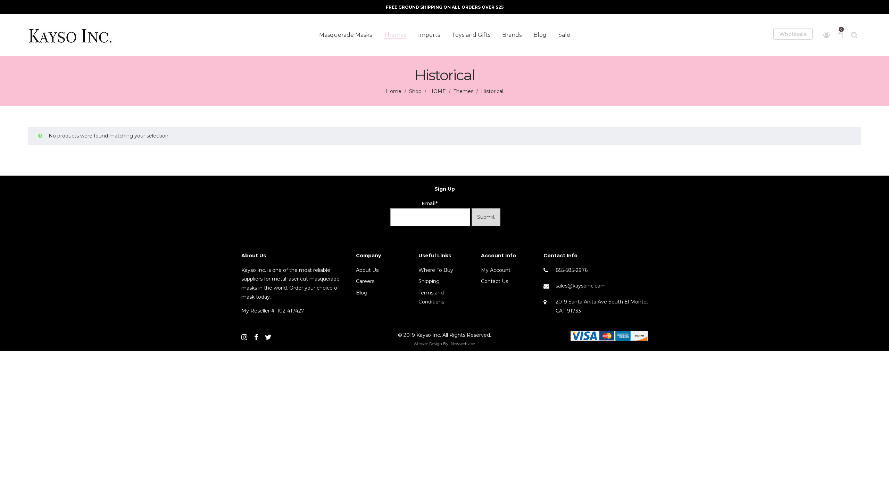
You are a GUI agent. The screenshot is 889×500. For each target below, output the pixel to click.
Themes (463, 91)
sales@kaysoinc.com (581, 286)
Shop (415, 91)
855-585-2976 (572, 270)
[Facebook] (256, 337)
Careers (365, 281)
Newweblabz (463, 343)
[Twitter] (268, 337)
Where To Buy (435, 270)
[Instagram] (244, 337)
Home (393, 91)
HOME (437, 91)
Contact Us (494, 281)
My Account (495, 270)
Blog (361, 293)
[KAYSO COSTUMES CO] (71, 35)
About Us (367, 270)
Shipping (429, 281)
